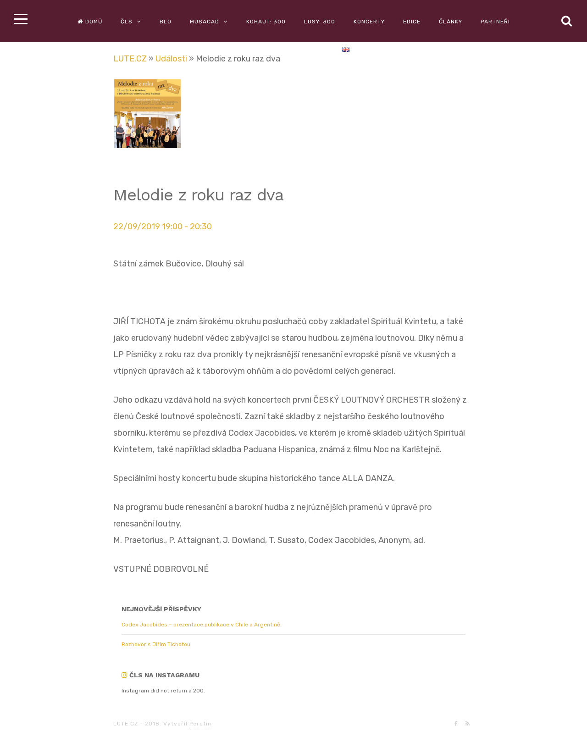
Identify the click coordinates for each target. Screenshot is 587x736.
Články (450, 21)
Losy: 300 (319, 21)
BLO (166, 21)
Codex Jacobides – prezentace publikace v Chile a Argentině (201, 624)
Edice (412, 21)
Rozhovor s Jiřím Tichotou (156, 644)
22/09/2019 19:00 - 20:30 (162, 226)
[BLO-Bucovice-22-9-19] (153, 116)
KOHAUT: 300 (266, 21)
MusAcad (204, 21)
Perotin (200, 723)
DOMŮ (93, 21)
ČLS (127, 21)
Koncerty (369, 21)
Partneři (495, 21)
